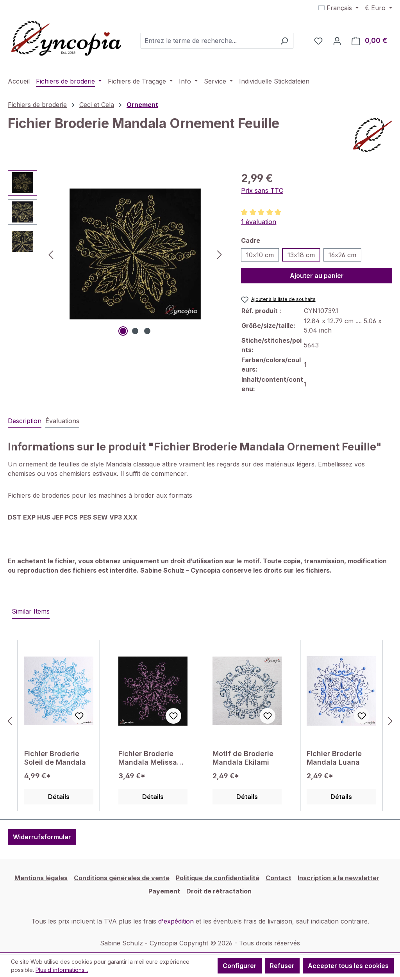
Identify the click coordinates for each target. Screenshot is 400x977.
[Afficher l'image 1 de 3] (123, 331)
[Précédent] (51, 254)
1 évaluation (258, 222)
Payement (164, 891)
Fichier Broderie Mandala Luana (334, 757)
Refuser (282, 966)
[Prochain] (219, 254)
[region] (116, 254)
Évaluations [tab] (62, 421)
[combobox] (208, 40)
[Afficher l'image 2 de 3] (135, 331)
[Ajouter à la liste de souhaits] (79, 716)
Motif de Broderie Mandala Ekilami (242, 757)
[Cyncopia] (372, 135)
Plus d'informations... (62, 969)
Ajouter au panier (317, 275)
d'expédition (176, 921)
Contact (278, 878)
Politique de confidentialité (217, 878)
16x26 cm (342, 255)
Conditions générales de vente (122, 878)
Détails (59, 797)
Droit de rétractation (219, 891)
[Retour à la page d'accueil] (66, 39)
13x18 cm (301, 255)
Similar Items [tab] (31, 611)
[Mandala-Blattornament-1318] (135, 254)
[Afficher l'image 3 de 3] (147, 331)
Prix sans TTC (262, 190)
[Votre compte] (337, 40)
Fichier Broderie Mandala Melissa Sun (147, 758)
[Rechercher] (284, 40)
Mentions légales (41, 878)
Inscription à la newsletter (338, 878)
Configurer (240, 966)
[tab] (24, 421)
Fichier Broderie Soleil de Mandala (55, 757)
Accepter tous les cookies (348, 966)
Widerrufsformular (42, 837)
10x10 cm (260, 255)
